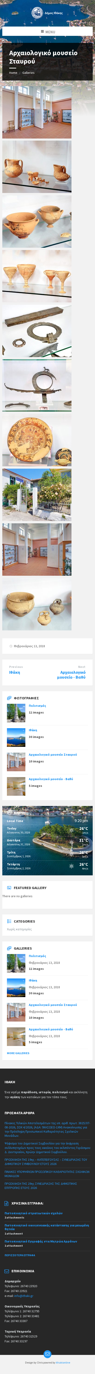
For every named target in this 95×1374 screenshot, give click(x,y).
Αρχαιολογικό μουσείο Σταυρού (53, 754)
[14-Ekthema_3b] (36, 246)
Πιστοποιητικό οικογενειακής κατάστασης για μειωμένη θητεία (47, 1227)
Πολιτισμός (37, 706)
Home (13, 73)
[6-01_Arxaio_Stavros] (36, 137)
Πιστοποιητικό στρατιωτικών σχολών (33, 1213)
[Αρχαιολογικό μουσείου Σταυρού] (36, 519)
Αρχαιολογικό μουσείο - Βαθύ (71, 675)
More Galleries (18, 1053)
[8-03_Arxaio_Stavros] (36, 574)
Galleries (28, 73)
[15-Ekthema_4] (36, 191)
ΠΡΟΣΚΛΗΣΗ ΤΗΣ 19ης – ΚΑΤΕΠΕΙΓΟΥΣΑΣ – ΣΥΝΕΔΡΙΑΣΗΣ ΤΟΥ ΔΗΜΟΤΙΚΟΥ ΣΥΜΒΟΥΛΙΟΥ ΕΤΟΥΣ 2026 (46, 1161)
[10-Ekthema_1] (36, 465)
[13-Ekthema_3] (36, 301)
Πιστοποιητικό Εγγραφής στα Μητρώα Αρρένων (41, 1241)
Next (82, 667)
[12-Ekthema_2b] (36, 355)
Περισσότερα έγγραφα (20, 1255)
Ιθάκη (14, 672)
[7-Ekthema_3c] (36, 629)
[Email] (47, 1354)
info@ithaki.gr (23, 1296)
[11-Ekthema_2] (36, 410)
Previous (16, 667)
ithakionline (63, 1362)
